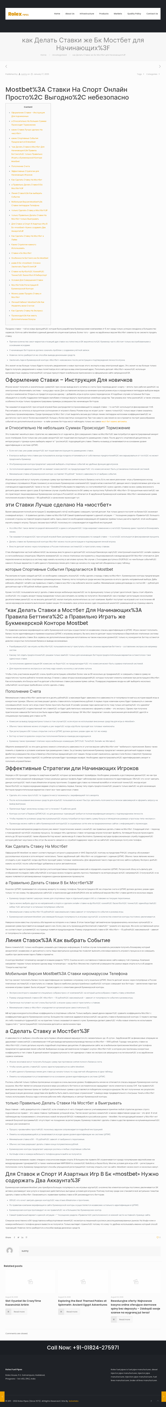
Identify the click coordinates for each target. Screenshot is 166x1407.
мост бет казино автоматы (114, 421)
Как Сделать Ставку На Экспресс (27, 310)
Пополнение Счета (20, 166)
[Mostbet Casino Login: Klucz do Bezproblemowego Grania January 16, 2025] (2, 1396)
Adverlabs (73, 1401)
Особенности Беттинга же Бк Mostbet (29, 258)
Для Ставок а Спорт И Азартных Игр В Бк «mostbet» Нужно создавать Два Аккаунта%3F (29, 227)
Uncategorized (59, 55)
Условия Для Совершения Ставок (27, 280)
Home (43, 55)
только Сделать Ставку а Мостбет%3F (29, 210)
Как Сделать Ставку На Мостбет (26, 179)
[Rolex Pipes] (18, 14)
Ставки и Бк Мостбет (21, 253)
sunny (24, 74)
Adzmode (85, 1401)
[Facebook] (151, 1401)
